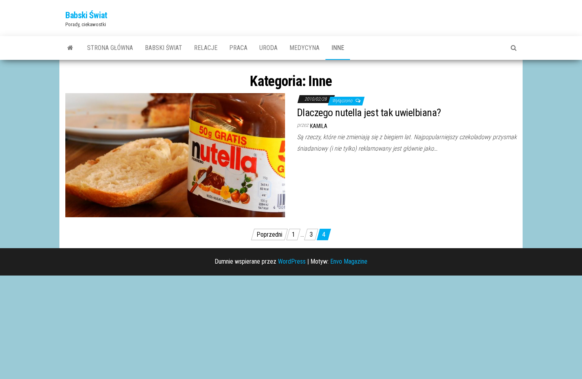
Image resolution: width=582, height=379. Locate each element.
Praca (238, 48)
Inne (337, 48)
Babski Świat (86, 15)
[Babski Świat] (70, 48)
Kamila (318, 126)
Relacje (205, 48)
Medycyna (304, 48)
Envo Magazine (348, 261)
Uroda (268, 48)
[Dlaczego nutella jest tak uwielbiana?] (175, 155)
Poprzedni (269, 234)
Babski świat (163, 48)
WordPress (292, 261)
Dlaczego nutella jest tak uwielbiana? (369, 113)
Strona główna (110, 48)
